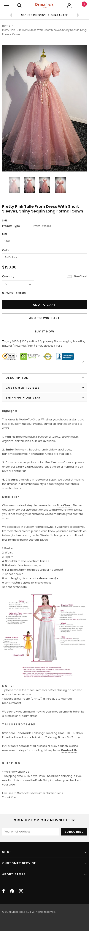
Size (5, 234)
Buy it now (44, 331)
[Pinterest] (12, 891)
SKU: (5, 220)
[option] (44, 15)
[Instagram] (21, 891)
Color (5, 250)
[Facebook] (3, 891)
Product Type (11, 226)
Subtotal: (8, 293)
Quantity (8, 276)
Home (6, 25)
